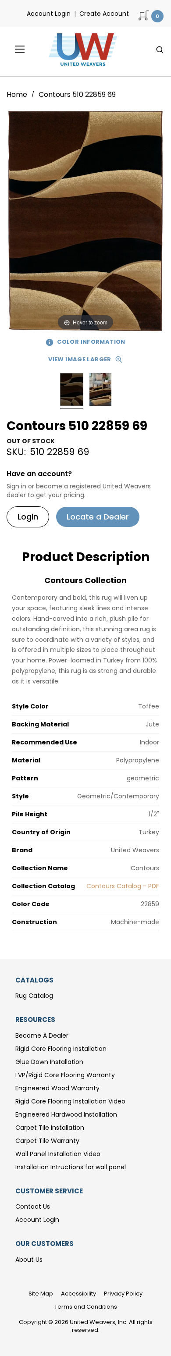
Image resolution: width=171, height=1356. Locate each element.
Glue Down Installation (49, 1061)
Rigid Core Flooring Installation (61, 1048)
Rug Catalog (34, 995)
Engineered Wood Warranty (57, 1088)
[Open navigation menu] (13, 49)
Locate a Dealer (98, 516)
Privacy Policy (123, 1293)
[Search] (159, 49)
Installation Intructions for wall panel (70, 1167)
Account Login (49, 14)
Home (18, 94)
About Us (29, 1259)
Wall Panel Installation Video (57, 1154)
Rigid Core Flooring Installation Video (70, 1101)
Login (28, 516)
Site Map (40, 1293)
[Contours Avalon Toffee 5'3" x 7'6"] (71, 391)
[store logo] (81, 49)
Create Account (104, 14)
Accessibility (78, 1293)
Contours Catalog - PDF (122, 886)
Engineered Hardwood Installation (66, 1114)
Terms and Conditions (85, 1307)
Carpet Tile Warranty (47, 1140)
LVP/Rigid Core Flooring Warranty (65, 1075)
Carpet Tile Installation (49, 1127)
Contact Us (32, 1206)
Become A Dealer (41, 1035)
